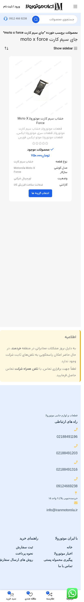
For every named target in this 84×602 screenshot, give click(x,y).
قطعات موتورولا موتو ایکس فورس (40, 137)
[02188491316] (76, 462)
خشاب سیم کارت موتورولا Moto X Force (40, 120)
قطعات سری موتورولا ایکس (35, 133)
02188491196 (67, 437)
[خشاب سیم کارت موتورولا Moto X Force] (40, 87)
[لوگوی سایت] (43, 6)
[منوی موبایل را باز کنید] (75, 6)
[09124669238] (76, 479)
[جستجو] (35, 19)
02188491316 (67, 469)
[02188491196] (76, 429)
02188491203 (67, 453)
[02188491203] (76, 446)
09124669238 (67, 486)
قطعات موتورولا (52, 129)
